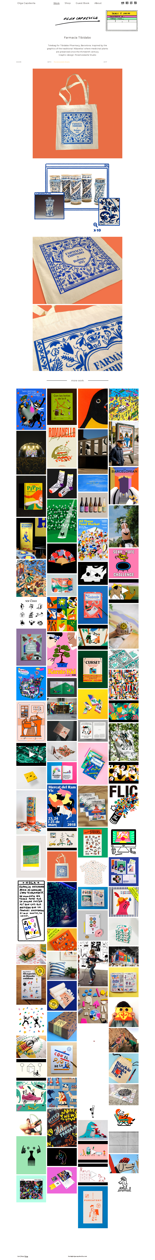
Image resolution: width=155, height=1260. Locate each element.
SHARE (18, 62)
